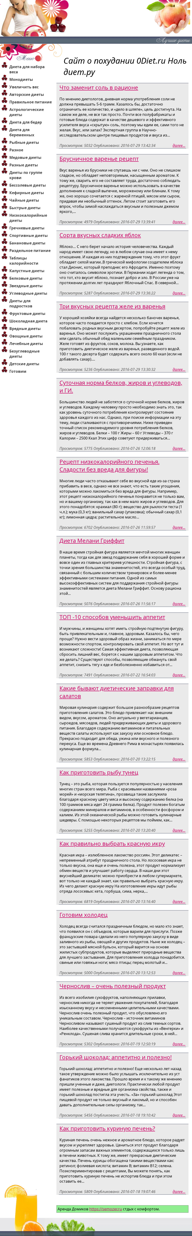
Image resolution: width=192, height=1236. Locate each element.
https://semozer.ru (105, 1209)
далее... (179, 145)
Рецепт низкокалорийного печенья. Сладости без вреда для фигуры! (109, 465)
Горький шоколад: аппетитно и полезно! (115, 1057)
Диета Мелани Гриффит (91, 540)
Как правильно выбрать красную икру (112, 843)
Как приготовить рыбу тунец (98, 772)
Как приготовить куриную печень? (107, 1128)
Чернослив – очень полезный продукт (112, 986)
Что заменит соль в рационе (98, 87)
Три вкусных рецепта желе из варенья (112, 306)
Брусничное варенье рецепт (99, 158)
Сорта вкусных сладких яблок (100, 235)
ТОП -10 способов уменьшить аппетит (112, 617)
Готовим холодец (83, 914)
